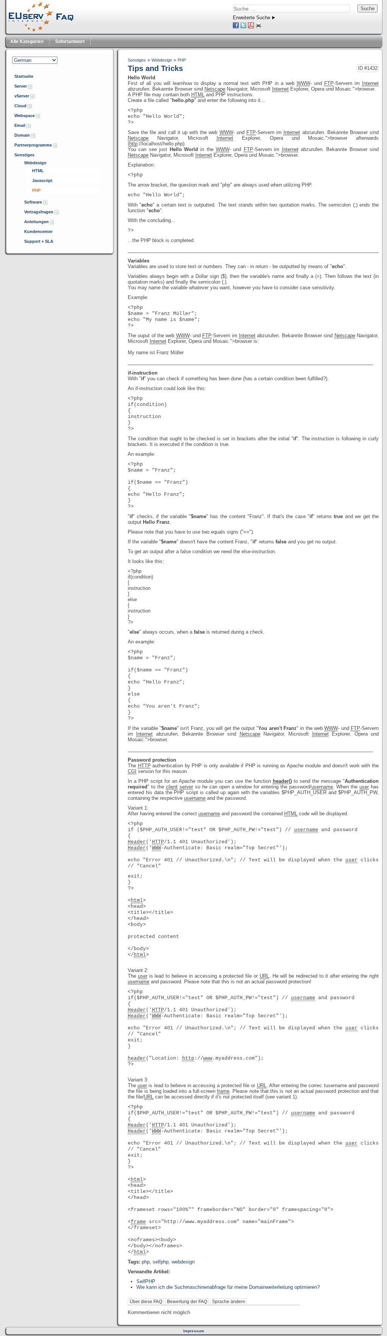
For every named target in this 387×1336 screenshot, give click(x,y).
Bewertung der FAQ (187, 1301)
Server (21, 86)
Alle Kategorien (26, 41)
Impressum (193, 1331)
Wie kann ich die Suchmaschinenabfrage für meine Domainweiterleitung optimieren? (228, 1287)
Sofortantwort (70, 41)
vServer (22, 96)
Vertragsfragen (39, 212)
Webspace (25, 115)
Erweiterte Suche (251, 17)
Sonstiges (24, 155)
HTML (38, 170)
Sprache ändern (228, 1301)
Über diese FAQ (146, 1301)
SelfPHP (145, 1281)
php (146, 1262)
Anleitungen (37, 221)
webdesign (183, 1262)
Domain (22, 135)
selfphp (161, 1262)
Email (20, 125)
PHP (36, 190)
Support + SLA (38, 241)
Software (33, 202)
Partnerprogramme (33, 145)
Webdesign (35, 162)
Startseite (23, 76)
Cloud (21, 105)
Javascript (42, 180)
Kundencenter (38, 231)
